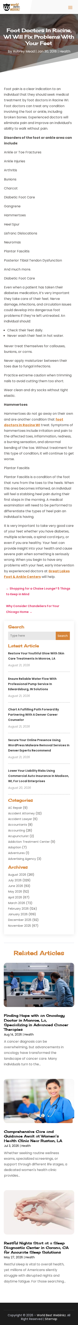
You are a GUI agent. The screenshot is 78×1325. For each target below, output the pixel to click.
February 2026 (18, 909)
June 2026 (15, 886)
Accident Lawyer (20, 819)
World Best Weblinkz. (51, 1315)
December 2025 (19, 920)
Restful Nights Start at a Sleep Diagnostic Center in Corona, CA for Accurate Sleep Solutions (36, 1247)
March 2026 (16, 903)
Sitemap (51, 1319)
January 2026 (18, 914)
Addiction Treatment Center (29, 842)
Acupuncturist (18, 836)
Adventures (16, 853)
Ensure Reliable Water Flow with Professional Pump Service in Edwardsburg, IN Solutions (32, 684)
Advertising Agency (22, 859)
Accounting (16, 830)
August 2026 (17, 875)
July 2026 (15, 880)
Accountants (17, 825)
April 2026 (15, 897)
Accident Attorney (21, 813)
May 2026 (15, 891)
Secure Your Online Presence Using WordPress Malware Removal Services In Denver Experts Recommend (38, 745)
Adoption (14, 847)
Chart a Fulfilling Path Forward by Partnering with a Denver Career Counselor (33, 714)
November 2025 (19, 926)
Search (63, 636)
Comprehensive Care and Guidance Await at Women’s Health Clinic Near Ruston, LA (33, 1136)
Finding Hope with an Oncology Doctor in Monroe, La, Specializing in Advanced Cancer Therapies (36, 1022)
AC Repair (15, 808)
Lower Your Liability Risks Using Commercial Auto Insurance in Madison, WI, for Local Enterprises (38, 776)
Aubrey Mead (24, 51)
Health (64, 51)
